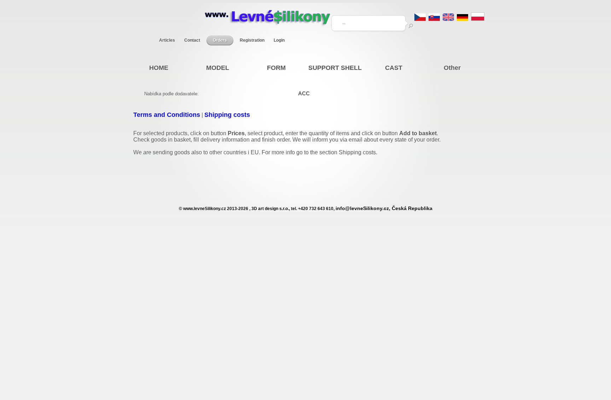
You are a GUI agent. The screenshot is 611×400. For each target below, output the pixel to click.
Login (279, 40)
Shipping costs (227, 114)
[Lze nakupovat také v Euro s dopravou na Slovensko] (434, 19)
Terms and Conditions (166, 114)
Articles (167, 40)
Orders (220, 40)
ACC (304, 93)
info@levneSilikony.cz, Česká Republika (384, 208)
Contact (192, 40)
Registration (252, 40)
